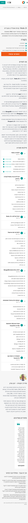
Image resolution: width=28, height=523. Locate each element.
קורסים (19, 7)
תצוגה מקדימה (8, 159)
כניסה (2, 2)
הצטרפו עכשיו (14, 54)
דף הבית (25, 7)
